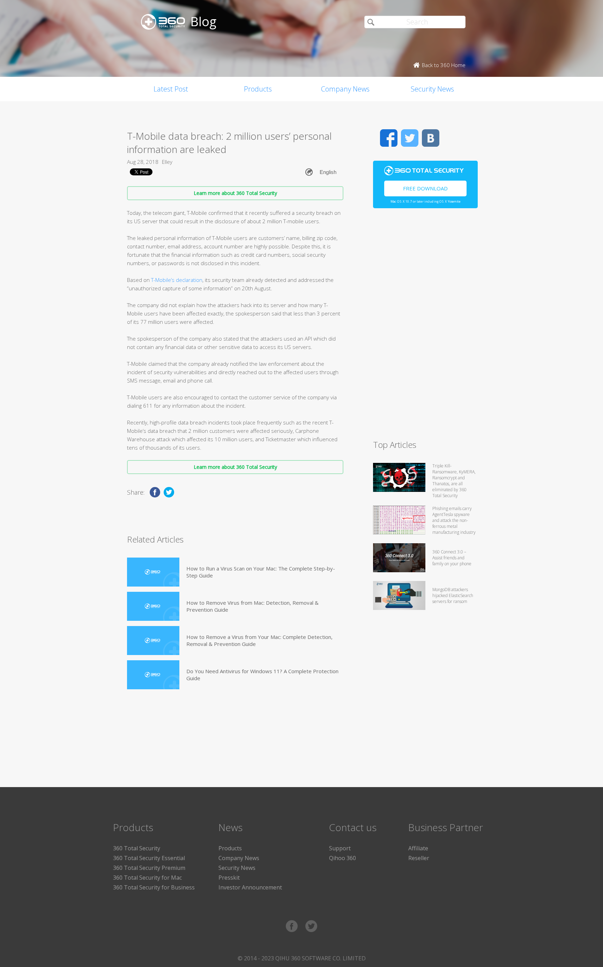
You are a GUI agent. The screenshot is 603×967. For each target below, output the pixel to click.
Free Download (425, 188)
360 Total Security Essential (149, 858)
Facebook (388, 138)
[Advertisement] (425, 327)
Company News (345, 89)
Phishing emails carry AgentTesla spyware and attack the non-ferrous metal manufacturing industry (454, 520)
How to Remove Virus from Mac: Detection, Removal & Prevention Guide (252, 606)
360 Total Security (136, 848)
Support (340, 848)
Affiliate (418, 848)
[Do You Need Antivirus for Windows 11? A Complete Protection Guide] (153, 674)
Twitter (409, 138)
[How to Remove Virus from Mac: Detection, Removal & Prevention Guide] (153, 606)
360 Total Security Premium (149, 868)
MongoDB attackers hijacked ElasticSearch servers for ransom (452, 595)
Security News (432, 89)
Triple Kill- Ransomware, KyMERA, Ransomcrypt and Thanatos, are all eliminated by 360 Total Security (454, 481)
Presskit (229, 877)
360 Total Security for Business (154, 887)
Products (258, 89)
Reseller (418, 858)
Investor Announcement (250, 887)
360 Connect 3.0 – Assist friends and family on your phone (451, 558)
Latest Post (171, 89)
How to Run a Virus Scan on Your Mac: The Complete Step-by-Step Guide (260, 572)
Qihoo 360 (342, 858)
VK (430, 138)
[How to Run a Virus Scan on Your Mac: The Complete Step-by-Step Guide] (153, 572)
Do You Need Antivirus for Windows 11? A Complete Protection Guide (262, 675)
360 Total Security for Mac (147, 877)
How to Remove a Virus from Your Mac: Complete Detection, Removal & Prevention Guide (259, 640)
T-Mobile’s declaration (176, 279)
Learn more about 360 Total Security (235, 193)
